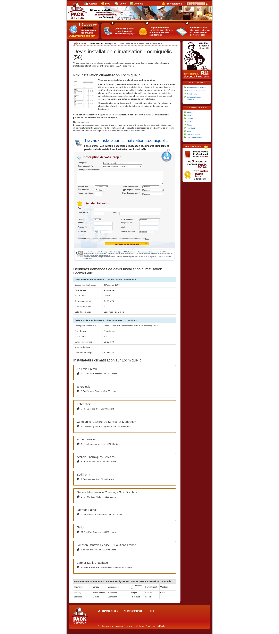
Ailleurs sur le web (133, 610)
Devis (122, 3)
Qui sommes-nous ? (108, 610)
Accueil (93, 3)
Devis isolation (192, 94)
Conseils (138, 3)
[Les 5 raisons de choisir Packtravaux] (197, 163)
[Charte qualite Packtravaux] (197, 174)
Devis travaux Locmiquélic (103, 44)
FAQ (107, 3)
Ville (152, 610)
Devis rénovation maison (196, 87)
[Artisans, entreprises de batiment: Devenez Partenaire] (197, 59)
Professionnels (174, 3)
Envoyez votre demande (127, 244)
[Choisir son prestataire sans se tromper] (197, 153)
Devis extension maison (196, 91)
